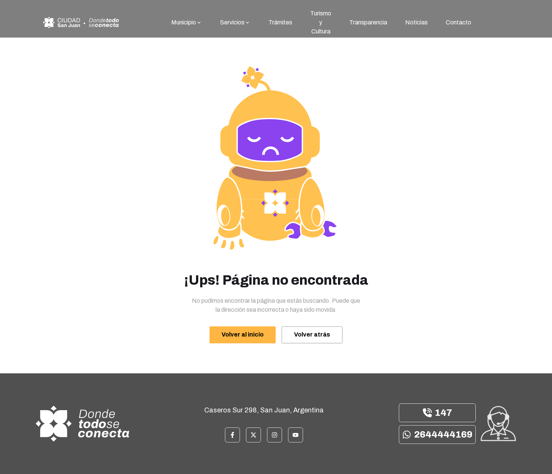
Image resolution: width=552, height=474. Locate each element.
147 (443, 413)
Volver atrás (312, 334)
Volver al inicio (243, 334)
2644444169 (443, 434)
